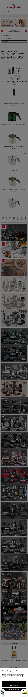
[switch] (3, 695)
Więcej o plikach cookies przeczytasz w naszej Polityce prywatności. (12, 679)
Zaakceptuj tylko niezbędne (14, 682)
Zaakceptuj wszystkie (14, 689)
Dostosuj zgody (14, 685)
